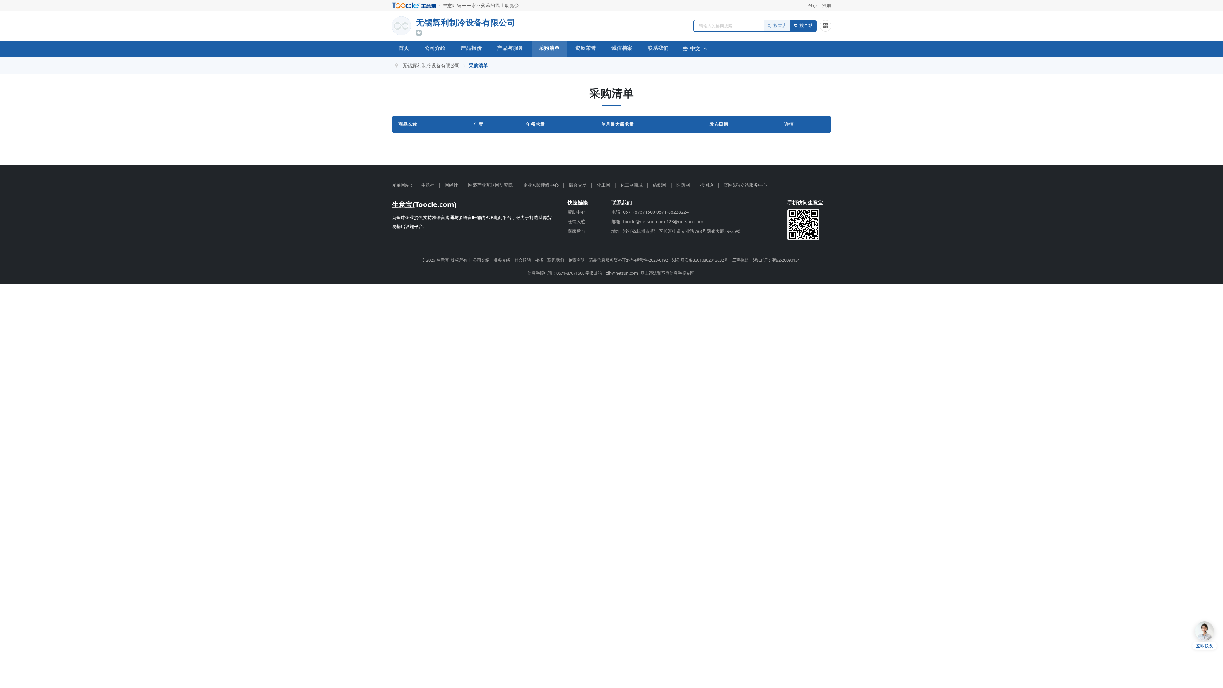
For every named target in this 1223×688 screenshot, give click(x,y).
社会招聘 (522, 260)
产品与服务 (510, 47)
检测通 (706, 185)
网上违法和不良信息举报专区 (667, 273)
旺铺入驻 (576, 222)
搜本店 (780, 25)
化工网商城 (631, 185)
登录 (812, 5)
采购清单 (549, 47)
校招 (539, 260)
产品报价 (471, 47)
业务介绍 (502, 260)
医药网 (683, 185)
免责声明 (576, 260)
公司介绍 (435, 47)
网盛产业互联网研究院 (490, 185)
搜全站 (806, 25)
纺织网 (659, 185)
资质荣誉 (585, 47)
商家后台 (576, 231)
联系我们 (658, 47)
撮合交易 (578, 185)
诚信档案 (622, 47)
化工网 (603, 185)
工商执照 (740, 260)
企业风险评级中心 (541, 185)
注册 (826, 5)
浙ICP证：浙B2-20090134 (776, 260)
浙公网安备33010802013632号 (700, 260)
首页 (404, 47)
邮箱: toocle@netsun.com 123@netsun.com (657, 222)
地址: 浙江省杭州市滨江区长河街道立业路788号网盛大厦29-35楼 (676, 231)
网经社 (451, 185)
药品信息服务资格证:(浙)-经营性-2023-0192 (628, 260)
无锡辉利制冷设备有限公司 (431, 65)
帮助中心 (576, 212)
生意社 (427, 185)
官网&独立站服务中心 (745, 185)
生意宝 (443, 260)
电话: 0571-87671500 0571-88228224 (650, 212)
